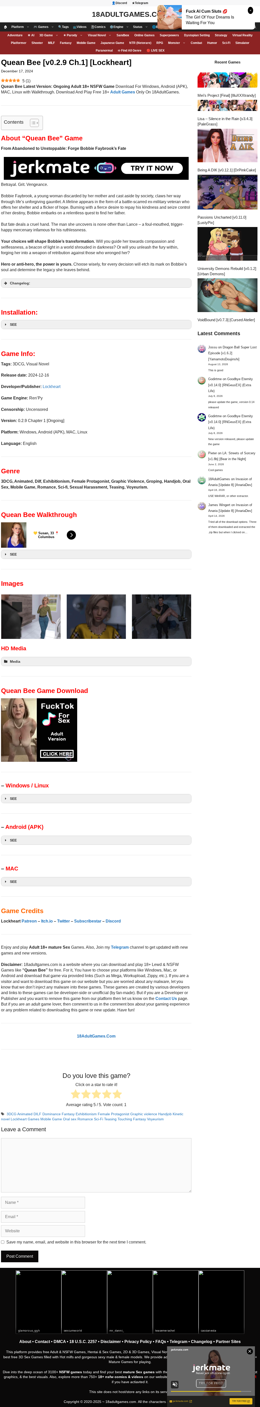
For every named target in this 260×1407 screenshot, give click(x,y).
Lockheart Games (25, 1119)
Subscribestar (87, 921)
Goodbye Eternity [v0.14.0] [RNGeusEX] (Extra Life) (230, 385)
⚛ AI (31, 35)
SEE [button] (13, 324)
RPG (159, 43)
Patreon (29, 921)
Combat (196, 43)
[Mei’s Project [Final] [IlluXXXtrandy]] (227, 80)
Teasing (110, 1119)
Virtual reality (242, 35)
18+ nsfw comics (112, 1377)
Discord (113, 921)
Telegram (178, 1341)
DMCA (60, 1341)
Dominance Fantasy (58, 1114)
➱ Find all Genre (129, 50)
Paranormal (104, 50)
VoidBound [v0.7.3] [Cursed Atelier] (226, 320)
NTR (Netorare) (140, 43)
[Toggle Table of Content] (32, 123)
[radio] (75, 1094)
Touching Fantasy (132, 1119)
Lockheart (51, 386)
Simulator (242, 43)
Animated (24, 1114)
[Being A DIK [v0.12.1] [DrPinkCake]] (227, 146)
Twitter (63, 921)
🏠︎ (5, 27)
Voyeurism (155, 1119)
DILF (37, 1114)
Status (137, 27)
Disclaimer (111, 1341)
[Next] (180, 616)
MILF (51, 43)
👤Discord (119, 3)
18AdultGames (219, 479)
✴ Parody (70, 35)
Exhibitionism (86, 1114)
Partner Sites (228, 1341)
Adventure (15, 35)
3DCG (12, 1114)
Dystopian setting (197, 35)
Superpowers (169, 35)
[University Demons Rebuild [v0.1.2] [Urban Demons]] (227, 244)
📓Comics (98, 27)
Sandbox (123, 35)
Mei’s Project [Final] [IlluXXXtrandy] (227, 95)
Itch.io (47, 921)
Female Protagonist (113, 1114)
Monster (174, 43)
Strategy (221, 35)
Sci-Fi (226, 43)
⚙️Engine (116, 27)
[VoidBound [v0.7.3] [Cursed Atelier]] (227, 295)
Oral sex (69, 1119)
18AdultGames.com (130, 14)
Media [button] (15, 661)
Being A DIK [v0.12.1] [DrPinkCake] (227, 170)
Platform (17, 27)
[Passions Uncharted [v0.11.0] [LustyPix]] (227, 193)
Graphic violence (143, 1114)
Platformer (18, 43)
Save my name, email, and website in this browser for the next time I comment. (76, 1242)
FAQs (160, 1341)
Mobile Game (86, 43)
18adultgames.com (120, 1402)
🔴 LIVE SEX (156, 50)
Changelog (201, 1341)
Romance (85, 1119)
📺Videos (80, 27)
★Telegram (140, 3)
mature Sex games (139, 1372)
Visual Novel (97, 35)
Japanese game (112, 43)
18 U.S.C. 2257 (83, 1341)
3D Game (46, 35)
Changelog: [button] (20, 283)
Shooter (37, 43)
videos (137, 1377)
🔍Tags (63, 27)
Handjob (165, 1114)
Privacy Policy (138, 1341)
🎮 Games (41, 27)
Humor (212, 43)
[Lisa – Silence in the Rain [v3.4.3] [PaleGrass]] (227, 106)
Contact (42, 1341)
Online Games (144, 35)
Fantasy (66, 43)
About (25, 1341)
